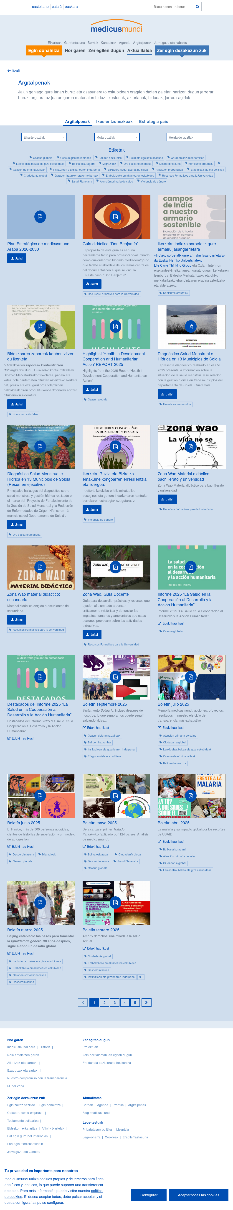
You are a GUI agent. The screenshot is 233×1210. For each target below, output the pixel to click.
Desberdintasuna (170, 163)
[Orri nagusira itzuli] (117, 25)
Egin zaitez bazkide (21, 1104)
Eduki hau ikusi (173, 623)
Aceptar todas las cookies (198, 1195)
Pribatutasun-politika (97, 1129)
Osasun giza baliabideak (75, 158)
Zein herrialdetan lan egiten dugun (107, 1054)
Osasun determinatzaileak (29, 169)
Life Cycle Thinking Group (172, 265)
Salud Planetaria (81, 181)
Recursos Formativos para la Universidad (187, 175)
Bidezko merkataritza (22, 1128)
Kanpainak (108, 42)
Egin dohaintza (50, 1104)
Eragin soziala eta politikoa (207, 169)
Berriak (93, 42)
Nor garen (75, 50)
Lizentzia (122, 1129)
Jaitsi (19, 258)
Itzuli (16, 70)
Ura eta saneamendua (138, 163)
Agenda (124, 42)
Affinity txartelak (53, 1128)
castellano (40, 6)
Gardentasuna (74, 42)
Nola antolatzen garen (23, 1054)
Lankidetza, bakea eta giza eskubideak (40, 163)
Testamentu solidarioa (23, 1120)
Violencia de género (153, 181)
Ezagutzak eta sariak (22, 1070)
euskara (71, 6)
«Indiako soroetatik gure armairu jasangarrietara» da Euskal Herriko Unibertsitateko (189, 257)
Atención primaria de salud (116, 181)
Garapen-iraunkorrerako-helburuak (76, 175)
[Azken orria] (147, 1002)
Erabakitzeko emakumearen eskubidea (130, 175)
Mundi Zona (15, 1086)
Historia (45, 1047)
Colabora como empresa (25, 1112)
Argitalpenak (142, 42)
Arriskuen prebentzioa (169, 169)
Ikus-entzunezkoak (114, 121)
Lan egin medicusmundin (25, 1143)
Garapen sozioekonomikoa (187, 158)
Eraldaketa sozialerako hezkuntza (107, 1062)
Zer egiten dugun (106, 50)
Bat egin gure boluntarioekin (27, 1136)
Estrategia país (153, 121)
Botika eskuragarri (83, 163)
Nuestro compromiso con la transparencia (37, 1078)
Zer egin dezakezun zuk (26, 1097)
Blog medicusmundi (96, 1112)
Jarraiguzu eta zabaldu (170, 42)
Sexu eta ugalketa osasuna (146, 158)
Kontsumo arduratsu (200, 163)
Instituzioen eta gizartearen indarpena (76, 169)
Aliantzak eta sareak (21, 1062)
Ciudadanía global (35, 175)
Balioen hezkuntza (110, 158)
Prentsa (118, 1104)
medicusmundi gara (21, 1047)
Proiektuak (90, 1047)
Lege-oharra (92, 1137)
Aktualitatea (139, 50)
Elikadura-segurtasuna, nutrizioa (128, 169)
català (57, 6)
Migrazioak (109, 163)
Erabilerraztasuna (135, 1137)
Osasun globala (43, 158)
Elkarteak (54, 42)
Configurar (148, 1195)
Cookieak (111, 1137)
